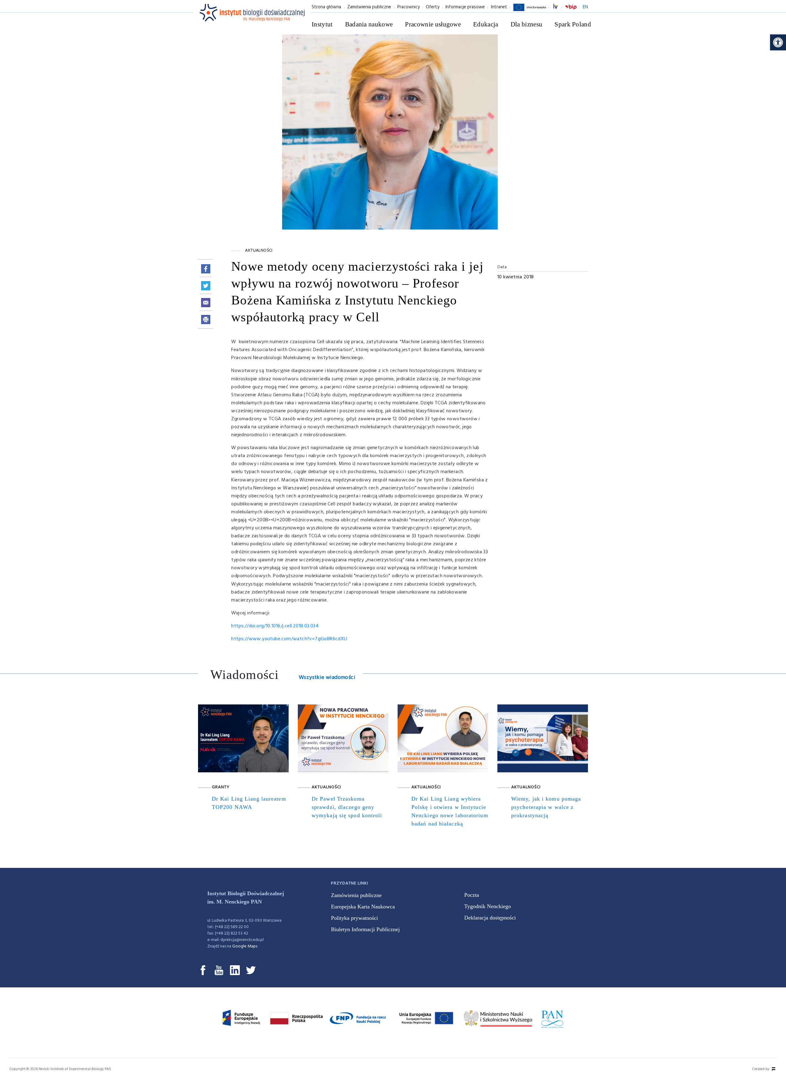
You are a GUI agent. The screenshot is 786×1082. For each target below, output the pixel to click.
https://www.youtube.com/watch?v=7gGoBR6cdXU (289, 639)
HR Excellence (559, 7)
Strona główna (326, 7)
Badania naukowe (369, 24)
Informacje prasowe (465, 7)
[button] (778, 42)
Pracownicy (408, 7)
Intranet (499, 7)
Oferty (432, 7)
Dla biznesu (527, 24)
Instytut (322, 24)
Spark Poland (572, 24)
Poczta (471, 895)
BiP (571, 10)
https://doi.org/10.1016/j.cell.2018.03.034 (275, 626)
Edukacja (485, 24)
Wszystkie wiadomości (327, 677)
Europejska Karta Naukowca (363, 907)
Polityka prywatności (354, 918)
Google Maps (244, 946)
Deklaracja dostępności (490, 918)
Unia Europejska (529, 10)
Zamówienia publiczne (369, 7)
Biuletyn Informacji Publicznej (365, 929)
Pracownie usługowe (433, 24)
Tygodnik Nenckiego (487, 906)
